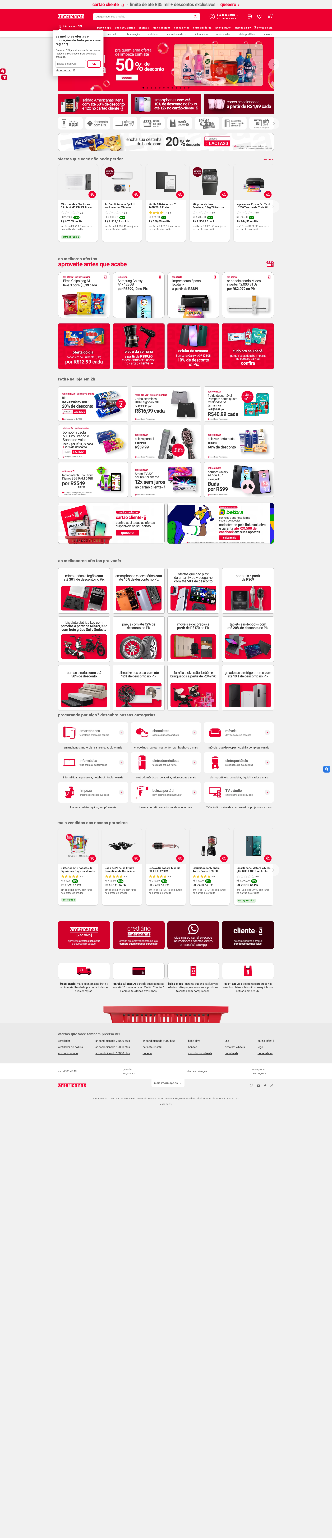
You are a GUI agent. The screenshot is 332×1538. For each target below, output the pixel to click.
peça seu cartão (125, 27)
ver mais (269, 159)
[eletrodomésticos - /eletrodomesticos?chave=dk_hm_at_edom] (166, 762)
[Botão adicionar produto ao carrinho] (91, 858)
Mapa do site (166, 1104)
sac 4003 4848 (67, 1071)
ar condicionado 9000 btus (159, 1041)
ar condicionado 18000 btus (112, 1053)
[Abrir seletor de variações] (91, 194)
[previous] (57, 206)
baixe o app (104, 27)
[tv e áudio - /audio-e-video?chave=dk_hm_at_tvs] (239, 792)
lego (260, 1047)
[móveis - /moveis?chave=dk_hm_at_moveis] (239, 732)
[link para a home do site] (71, 16)
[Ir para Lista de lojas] (249, 16)
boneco (192, 1047)
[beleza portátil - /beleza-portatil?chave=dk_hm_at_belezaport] (166, 792)
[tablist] (166, 88)
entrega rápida (202, 27)
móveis (268, 34)
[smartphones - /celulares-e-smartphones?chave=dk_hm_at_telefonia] (93, 732)
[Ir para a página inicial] (72, 1085)
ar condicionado (68, 1053)
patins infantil (266, 1041)
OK (94, 63)
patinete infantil (152, 1047)
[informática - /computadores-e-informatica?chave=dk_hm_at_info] (93, 762)
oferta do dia (265, 27)
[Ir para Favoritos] (259, 16)
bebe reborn (265, 1053)
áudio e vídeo (223, 34)
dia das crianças (197, 1071)
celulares (153, 34)
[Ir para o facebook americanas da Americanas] (265, 1085)
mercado (112, 34)
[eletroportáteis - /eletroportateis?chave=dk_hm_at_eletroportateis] (239, 762)
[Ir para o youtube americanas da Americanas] (258, 1085)
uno (227, 1041)
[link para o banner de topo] (166, 8)
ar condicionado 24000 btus (112, 1041)
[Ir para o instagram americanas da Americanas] (252, 1085)
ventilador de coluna (70, 1047)
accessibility (4, 77)
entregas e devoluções (259, 1071)
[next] (273, 206)
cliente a (144, 27)
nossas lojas (182, 27)
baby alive (194, 1041)
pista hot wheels (235, 1047)
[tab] (143, 88)
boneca (147, 1053)
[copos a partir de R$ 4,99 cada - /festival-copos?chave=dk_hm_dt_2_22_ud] (239, 104)
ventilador (64, 1041)
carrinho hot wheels (200, 1053)
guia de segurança (129, 1071)
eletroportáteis (247, 34)
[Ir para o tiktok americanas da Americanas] (272, 1085)
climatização (133, 34)
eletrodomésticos (177, 34)
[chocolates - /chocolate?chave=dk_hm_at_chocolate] (166, 732)
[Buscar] (196, 16)
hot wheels (231, 1053)
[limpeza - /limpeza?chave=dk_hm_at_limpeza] (93, 792)
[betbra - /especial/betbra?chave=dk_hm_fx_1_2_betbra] (220, 523)
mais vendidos (161, 27)
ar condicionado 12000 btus (112, 1047)
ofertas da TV (242, 27)
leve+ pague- (223, 27)
